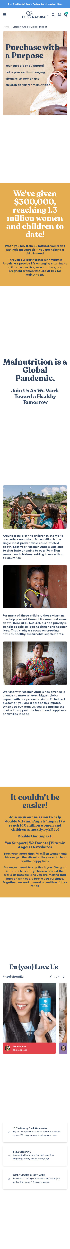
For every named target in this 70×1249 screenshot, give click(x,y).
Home (6, 26)
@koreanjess (20, 1049)
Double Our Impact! (35, 836)
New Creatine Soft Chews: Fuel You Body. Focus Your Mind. (35, 4)
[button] (51, 976)
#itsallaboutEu (13, 976)
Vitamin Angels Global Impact (30, 26)
